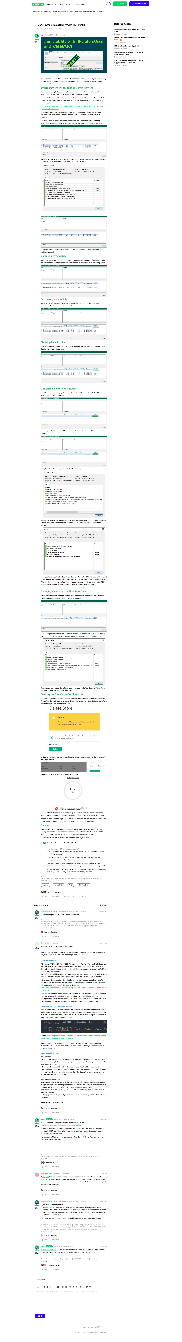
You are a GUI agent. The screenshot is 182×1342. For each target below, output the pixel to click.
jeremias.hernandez (47, 1174)
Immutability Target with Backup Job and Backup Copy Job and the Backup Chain (130, 61)
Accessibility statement (99, 1332)
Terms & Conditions (81, 1332)
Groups (68, 4)
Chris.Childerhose (46, 911)
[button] (139, 3)
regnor (43, 35)
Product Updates (78, 4)
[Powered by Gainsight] (91, 1327)
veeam (45, 885)
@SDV (43, 1122)
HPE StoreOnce (84, 885)
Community (36, 11)
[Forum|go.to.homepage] (38, 4)
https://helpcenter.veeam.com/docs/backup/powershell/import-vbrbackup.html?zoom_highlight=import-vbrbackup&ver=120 (73, 1037)
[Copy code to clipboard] (104, 1022)
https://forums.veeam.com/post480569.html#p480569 (61, 1125)
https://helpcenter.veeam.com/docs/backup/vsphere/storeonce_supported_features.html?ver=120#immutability (74, 107)
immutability (58, 885)
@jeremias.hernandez (48, 1249)
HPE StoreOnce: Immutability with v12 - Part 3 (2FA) (129, 30)
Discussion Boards (120, 42)
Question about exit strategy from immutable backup (129, 38)
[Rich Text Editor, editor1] (71, 1299)
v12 (70, 885)
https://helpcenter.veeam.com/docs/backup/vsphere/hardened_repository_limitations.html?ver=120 (73, 989)
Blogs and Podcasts (60, 11)
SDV (42, 943)
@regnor (45, 946)
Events (61, 4)
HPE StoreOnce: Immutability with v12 (127, 46)
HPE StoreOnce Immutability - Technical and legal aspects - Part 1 (129, 53)
